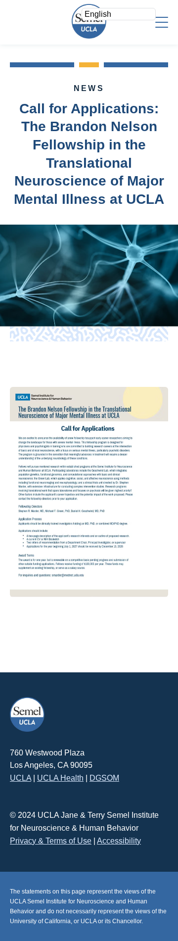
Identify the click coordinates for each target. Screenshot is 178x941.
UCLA (20, 778)
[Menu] (162, 21)
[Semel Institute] (89, 21)
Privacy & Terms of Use (50, 841)
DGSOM (104, 778)
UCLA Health (60, 778)
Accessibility (119, 841)
